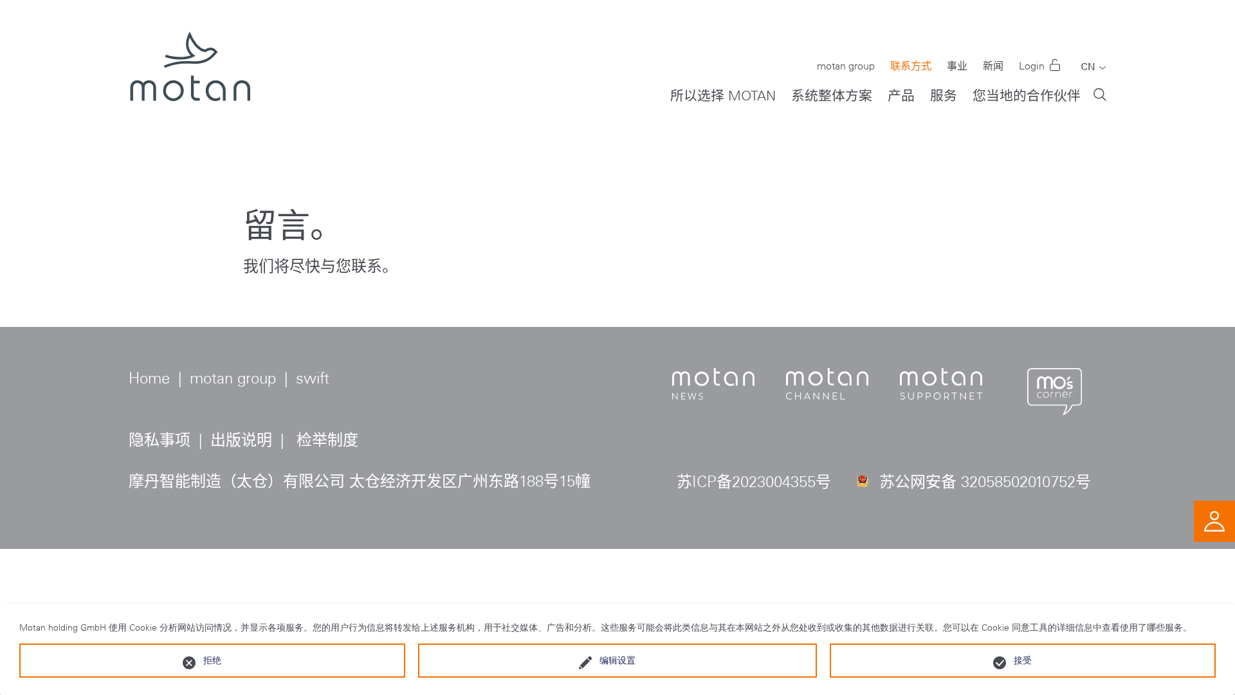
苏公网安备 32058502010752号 (985, 481)
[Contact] (1214, 519)
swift (312, 378)
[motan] (189, 77)
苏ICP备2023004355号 (754, 481)
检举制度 (327, 440)
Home (149, 378)
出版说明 (241, 440)
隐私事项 (159, 440)
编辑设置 (617, 660)
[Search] (1100, 93)
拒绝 (212, 660)
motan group (233, 378)
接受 (1023, 660)
